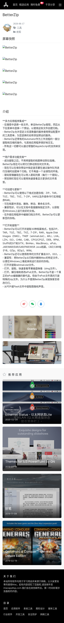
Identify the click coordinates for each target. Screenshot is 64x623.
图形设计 (40, 608)
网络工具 (44, 614)
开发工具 (20, 614)
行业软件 (7, 614)
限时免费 (37, 4)
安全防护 (32, 614)
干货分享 (50, 4)
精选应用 (24, 4)
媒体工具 (52, 608)
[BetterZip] (32, 47)
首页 (15, 4)
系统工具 (28, 608)
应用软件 (15, 608)
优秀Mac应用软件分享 (6, 4)
